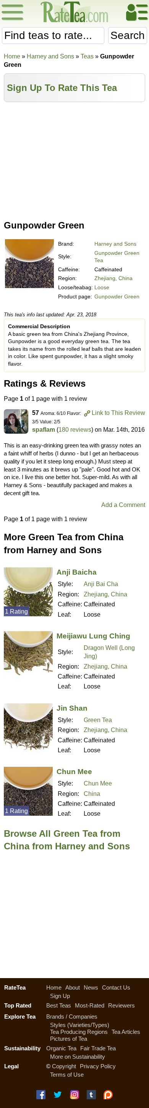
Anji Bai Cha (101, 584)
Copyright (64, 1066)
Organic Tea (61, 1048)
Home (12, 56)
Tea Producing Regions (79, 1032)
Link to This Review (118, 413)
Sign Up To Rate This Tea (62, 88)
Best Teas (58, 1005)
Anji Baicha (77, 572)
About (72, 987)
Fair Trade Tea (98, 1048)
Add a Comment (123, 505)
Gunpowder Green (116, 296)
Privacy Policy (98, 1066)
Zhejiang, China (113, 278)
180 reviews (74, 429)
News (91, 987)
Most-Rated (89, 1005)
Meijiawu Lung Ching (93, 636)
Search (127, 35)
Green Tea (98, 720)
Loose (101, 287)
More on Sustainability (77, 1056)
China (92, 794)
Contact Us (116, 987)
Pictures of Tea (68, 1038)
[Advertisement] (74, 159)
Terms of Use (67, 1074)
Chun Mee (74, 772)
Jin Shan (72, 708)
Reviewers (121, 1005)
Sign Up (60, 996)
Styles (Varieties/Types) (79, 1025)
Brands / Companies (71, 1016)
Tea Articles (126, 1032)
